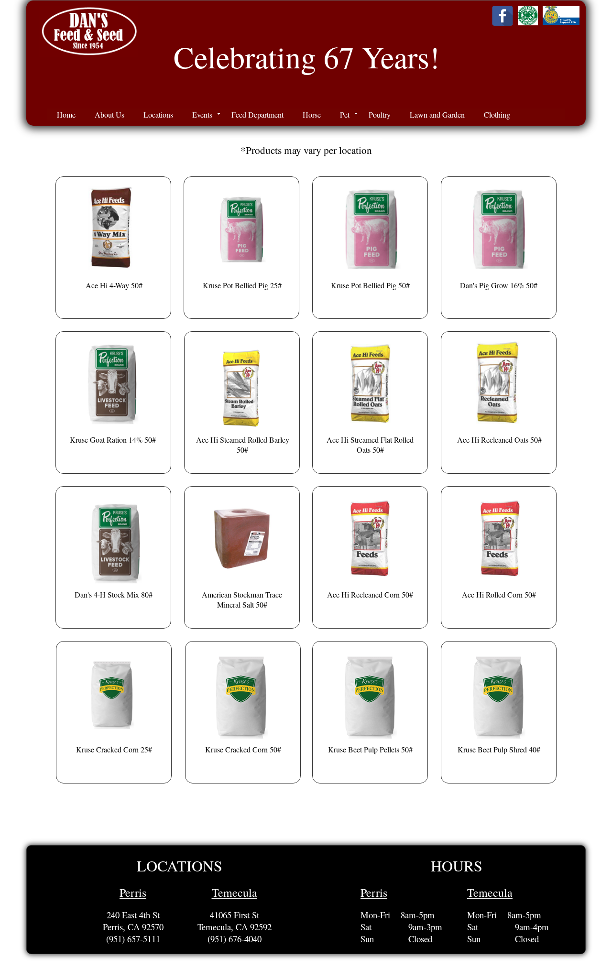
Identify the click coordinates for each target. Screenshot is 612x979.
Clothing (497, 114)
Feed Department (257, 114)
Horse (312, 114)
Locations (158, 114)
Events (202, 114)
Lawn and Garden (437, 114)
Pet (345, 114)
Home (66, 114)
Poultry (380, 114)
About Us (109, 114)
